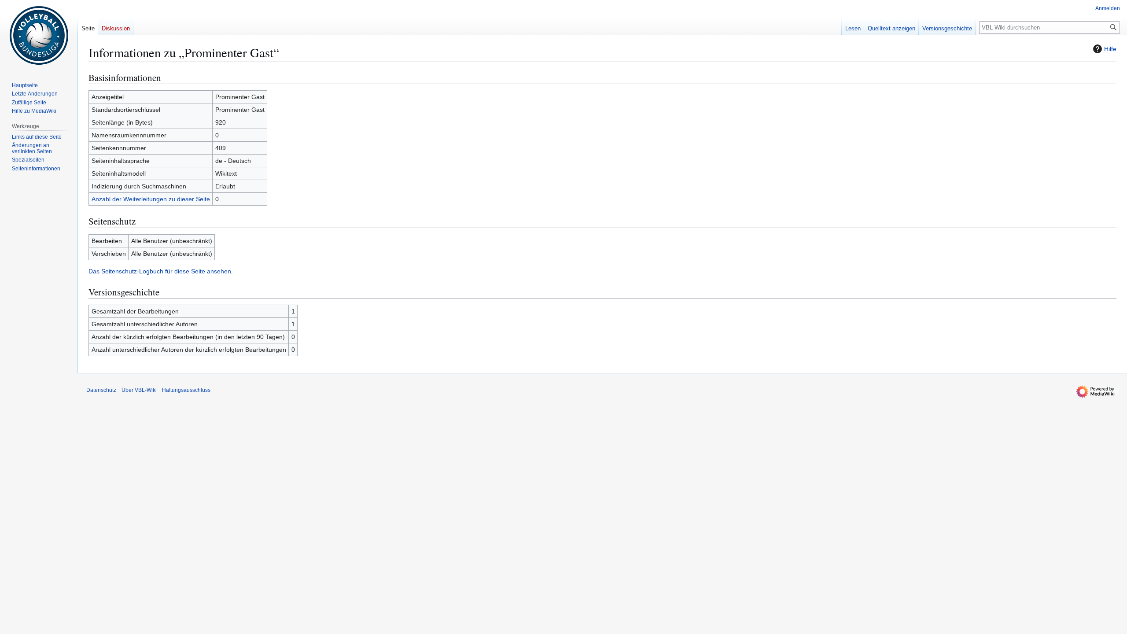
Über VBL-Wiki (139, 390)
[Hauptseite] (39, 35)
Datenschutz (101, 390)
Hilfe (1110, 48)
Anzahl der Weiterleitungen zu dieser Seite (151, 199)
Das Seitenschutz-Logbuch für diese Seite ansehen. (160, 271)
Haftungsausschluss (186, 390)
